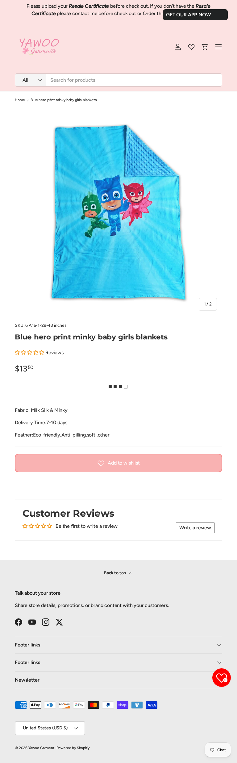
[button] (30, 352)
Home (20, 100)
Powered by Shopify (72, 748)
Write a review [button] (195, 528)
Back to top (115, 573)
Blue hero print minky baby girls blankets (64, 100)
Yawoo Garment (41, 748)
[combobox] (118, 80)
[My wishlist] (191, 47)
